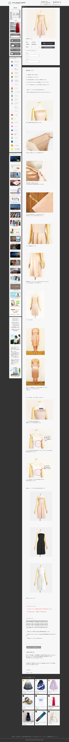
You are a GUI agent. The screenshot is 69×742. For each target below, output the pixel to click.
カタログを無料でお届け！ (15, 376)
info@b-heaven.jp (15, 320)
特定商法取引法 (50, 736)
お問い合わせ (55, 4)
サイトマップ (55, 736)
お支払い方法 (36, 736)
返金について (31, 736)
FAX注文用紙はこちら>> (15, 327)
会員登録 (45, 4)
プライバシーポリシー (43, 736)
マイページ (41, 4)
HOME (23, 6)
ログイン (50, 4)
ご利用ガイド (13, 736)
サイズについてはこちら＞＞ (31, 50)
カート (59, 4)
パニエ (26, 6)
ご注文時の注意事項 (25, 736)
